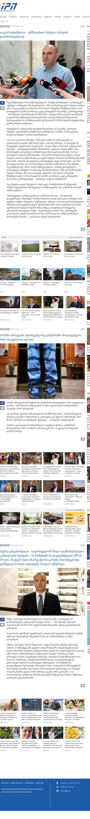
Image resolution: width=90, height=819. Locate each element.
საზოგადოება (36, 17)
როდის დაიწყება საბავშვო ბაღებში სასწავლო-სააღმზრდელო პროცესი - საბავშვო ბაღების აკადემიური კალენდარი (75, 718)
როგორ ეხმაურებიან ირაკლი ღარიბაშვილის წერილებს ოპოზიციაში (52, 497)
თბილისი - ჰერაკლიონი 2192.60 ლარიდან (31, 284)
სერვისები (29, 783)
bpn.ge (2, 504)
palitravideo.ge (4, 320)
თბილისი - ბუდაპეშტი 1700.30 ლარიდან (51, 284)
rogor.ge (45, 750)
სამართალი (24, 17)
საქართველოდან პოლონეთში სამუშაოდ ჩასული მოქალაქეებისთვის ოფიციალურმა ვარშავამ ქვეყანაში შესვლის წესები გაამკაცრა (74, 501)
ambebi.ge (3, 476)
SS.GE (4, 237)
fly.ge (1, 292)
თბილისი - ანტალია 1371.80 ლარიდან (7, 284)
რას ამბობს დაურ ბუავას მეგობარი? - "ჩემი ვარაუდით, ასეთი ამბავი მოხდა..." (31, 314)
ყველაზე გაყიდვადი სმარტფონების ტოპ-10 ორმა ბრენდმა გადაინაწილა (8, 498)
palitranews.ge (47, 504)
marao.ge (3, 750)
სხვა (2, 21)
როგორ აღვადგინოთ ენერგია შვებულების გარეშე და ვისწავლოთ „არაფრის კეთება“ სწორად (8, 717)
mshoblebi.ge (47, 722)
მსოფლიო (48, 17)
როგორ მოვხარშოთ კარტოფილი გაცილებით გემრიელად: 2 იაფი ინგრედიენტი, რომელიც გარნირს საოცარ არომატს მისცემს (74, 746)
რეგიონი (57, 17)
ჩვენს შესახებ (17, 783)
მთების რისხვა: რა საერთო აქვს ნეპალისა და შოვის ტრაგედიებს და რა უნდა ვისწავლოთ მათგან (32, 716)
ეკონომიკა (67, 17)
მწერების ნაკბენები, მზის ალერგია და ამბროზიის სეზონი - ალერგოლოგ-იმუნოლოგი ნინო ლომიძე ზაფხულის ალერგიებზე (31, 531)
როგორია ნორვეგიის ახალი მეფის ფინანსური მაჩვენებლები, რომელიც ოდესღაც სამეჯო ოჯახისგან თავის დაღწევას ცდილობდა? (31, 500)
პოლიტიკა (13, 17)
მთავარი (3, 17)
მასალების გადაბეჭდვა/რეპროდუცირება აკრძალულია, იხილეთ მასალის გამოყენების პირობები (22, 790)
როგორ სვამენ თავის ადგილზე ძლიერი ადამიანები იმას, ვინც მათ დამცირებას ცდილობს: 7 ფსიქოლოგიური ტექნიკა (53, 745)
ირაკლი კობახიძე (16, 140)
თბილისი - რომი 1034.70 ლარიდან (74, 284)
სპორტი (77, 17)
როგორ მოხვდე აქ (76, 237)
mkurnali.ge (4, 722)
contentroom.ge (5, 536)
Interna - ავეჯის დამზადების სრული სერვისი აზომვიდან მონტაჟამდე (10, 529)
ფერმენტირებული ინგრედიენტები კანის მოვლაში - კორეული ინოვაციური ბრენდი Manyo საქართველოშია (73, 531)
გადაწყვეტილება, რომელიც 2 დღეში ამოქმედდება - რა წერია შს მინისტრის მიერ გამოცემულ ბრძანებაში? (74, 315)
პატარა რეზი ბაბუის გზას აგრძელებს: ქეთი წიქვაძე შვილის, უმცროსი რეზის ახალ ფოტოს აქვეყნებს (9, 744)
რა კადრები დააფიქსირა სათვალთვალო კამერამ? (9, 312)
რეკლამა (40, 783)
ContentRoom (79, 510)
